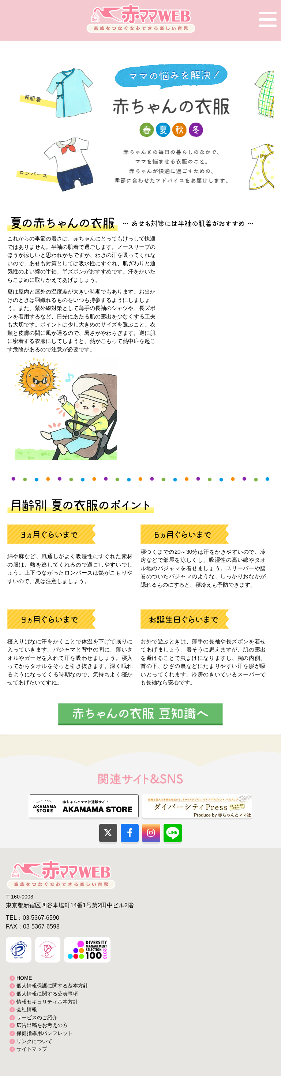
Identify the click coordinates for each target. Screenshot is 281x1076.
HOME (24, 978)
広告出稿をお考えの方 (42, 1025)
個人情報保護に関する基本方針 (52, 986)
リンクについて (34, 1041)
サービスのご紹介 (36, 1017)
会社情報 (26, 1009)
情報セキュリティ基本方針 (47, 1002)
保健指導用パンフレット (44, 1033)
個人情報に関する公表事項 (47, 994)
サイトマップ (31, 1049)
